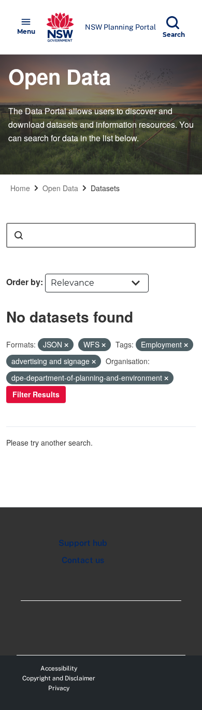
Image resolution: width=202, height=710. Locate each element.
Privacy (58, 688)
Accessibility (58, 668)
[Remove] (66, 345)
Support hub (83, 543)
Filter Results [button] (36, 394)
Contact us (83, 560)
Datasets (105, 188)
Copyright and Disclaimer (58, 678)
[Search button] (18, 235)
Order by (23, 282)
